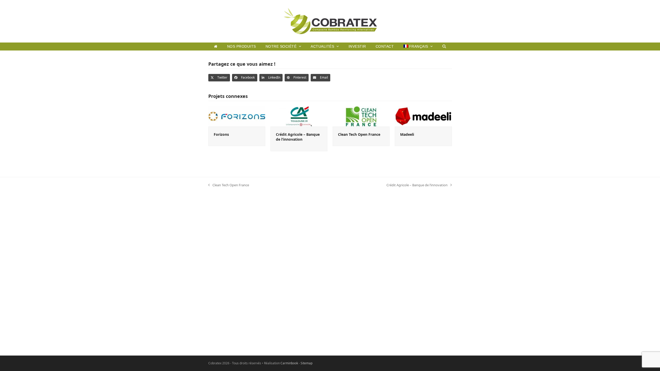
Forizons (221, 134)
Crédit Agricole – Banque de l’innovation (298, 137)
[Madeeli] (423, 116)
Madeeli (407, 134)
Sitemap (306, 363)
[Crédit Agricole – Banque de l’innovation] (298, 116)
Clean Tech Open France (359, 134)
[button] (444, 46)
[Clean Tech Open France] (361, 116)
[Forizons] (236, 116)
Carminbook (289, 363)
